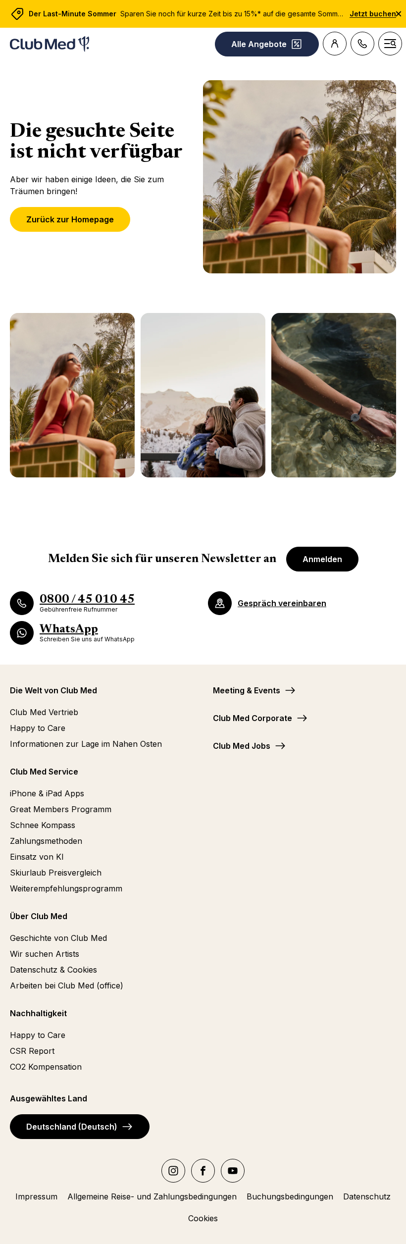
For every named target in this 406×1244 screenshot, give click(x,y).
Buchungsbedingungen (290, 1196)
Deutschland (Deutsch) (71, 1127)
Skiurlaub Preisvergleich (56, 873)
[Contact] (362, 43)
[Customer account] (335, 43)
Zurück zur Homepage (70, 219)
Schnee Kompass (42, 825)
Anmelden (322, 559)
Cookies (203, 1218)
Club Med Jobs (241, 746)
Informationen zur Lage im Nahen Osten (86, 744)
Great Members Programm (60, 809)
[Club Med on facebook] (203, 1171)
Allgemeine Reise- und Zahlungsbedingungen (152, 1196)
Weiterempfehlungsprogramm (66, 888)
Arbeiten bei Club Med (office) (66, 985)
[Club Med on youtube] (233, 1171)
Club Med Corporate (252, 718)
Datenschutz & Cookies (53, 970)
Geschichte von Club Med (58, 938)
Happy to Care (37, 728)
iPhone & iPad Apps (47, 793)
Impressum (36, 1196)
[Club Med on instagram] (173, 1171)
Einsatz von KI (37, 857)
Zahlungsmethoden (46, 841)
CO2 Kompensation (46, 1067)
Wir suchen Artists (44, 954)
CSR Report (32, 1051)
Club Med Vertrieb (44, 712)
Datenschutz (367, 1196)
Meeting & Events (246, 690)
